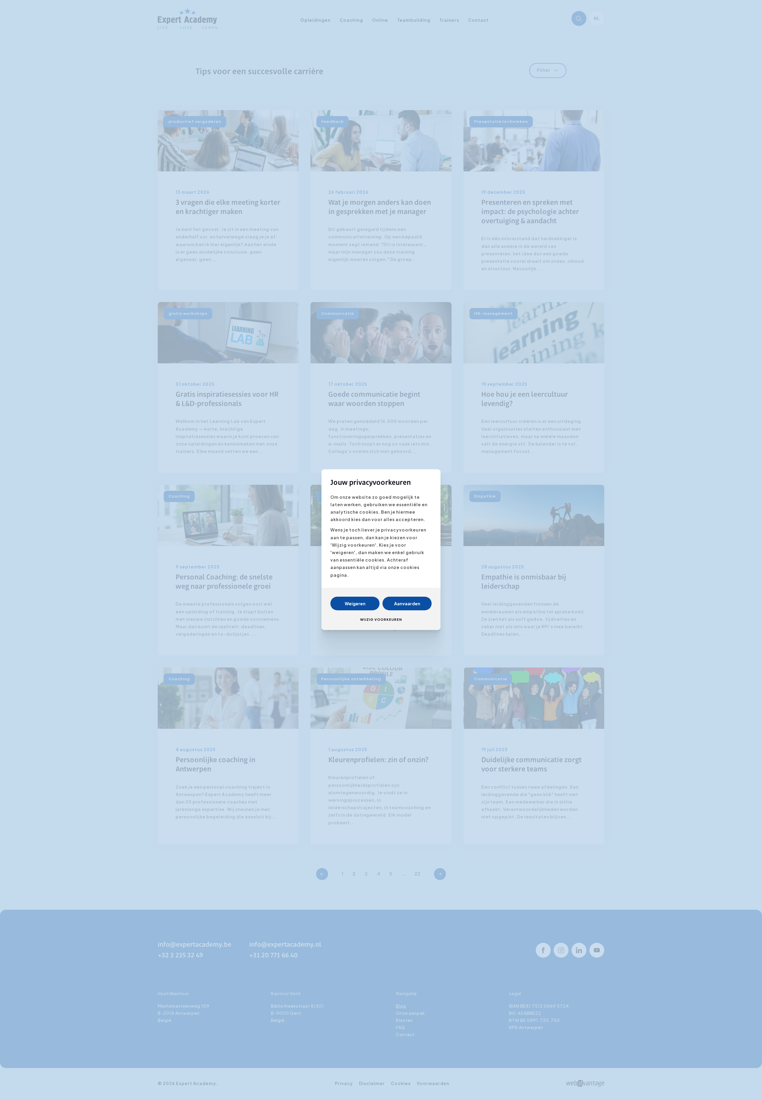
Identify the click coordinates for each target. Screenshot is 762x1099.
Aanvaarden (407, 603)
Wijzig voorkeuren (381, 619)
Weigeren (355, 603)
